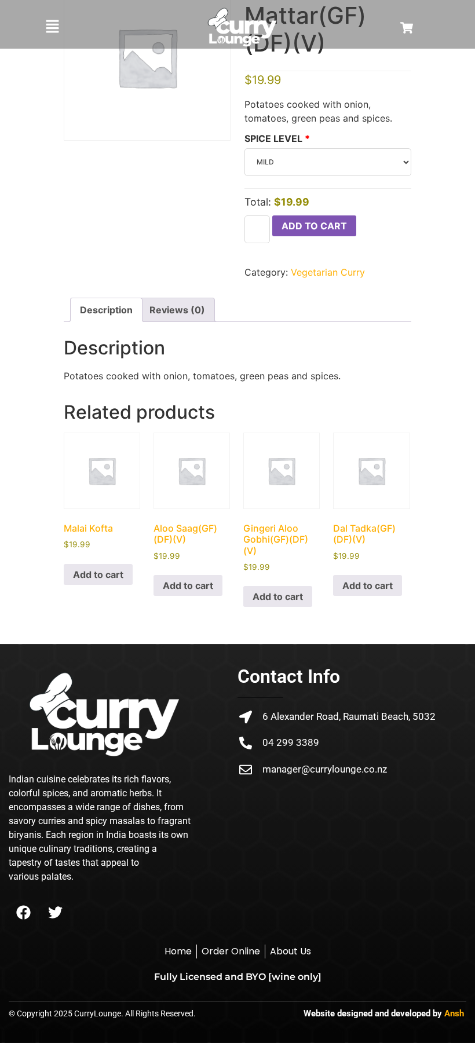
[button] (52, 26)
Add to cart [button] (98, 574)
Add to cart (314, 226)
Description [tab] (106, 310)
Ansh (454, 1013)
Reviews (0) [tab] (177, 310)
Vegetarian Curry (328, 272)
